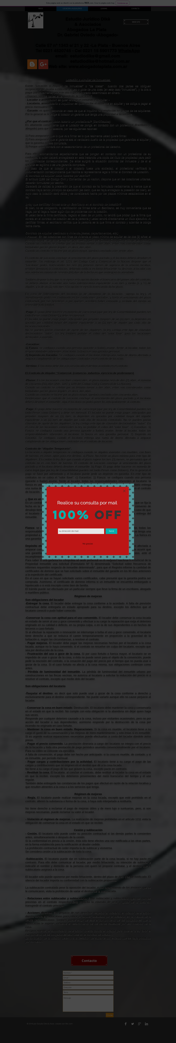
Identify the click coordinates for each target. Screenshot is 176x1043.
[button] (87, 543)
